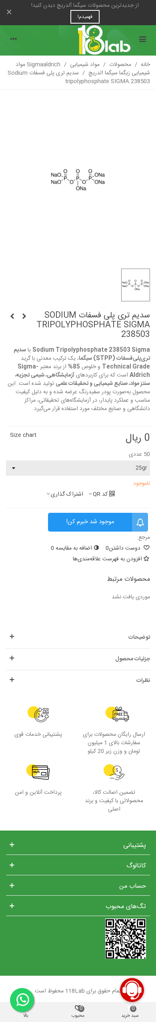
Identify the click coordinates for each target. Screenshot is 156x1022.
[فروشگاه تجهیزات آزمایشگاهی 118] (78, 40)
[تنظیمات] (13, 40)
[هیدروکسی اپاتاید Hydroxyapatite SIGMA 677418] (24, 317)
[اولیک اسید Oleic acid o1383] (12, 317)
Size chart (23, 435)
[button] (78, 637)
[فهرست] (142, 40)
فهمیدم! (85, 17)
